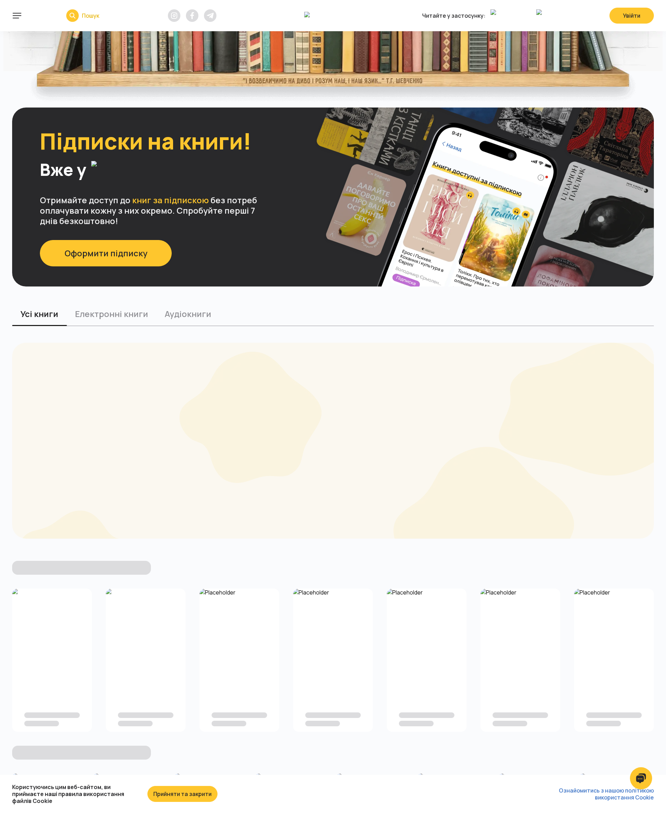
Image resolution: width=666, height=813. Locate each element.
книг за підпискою (170, 200)
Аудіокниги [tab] (188, 314)
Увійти (631, 15)
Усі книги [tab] (39, 314)
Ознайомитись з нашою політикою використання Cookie (606, 794)
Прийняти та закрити (182, 794)
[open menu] (17, 15)
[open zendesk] (641, 778)
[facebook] (192, 15)
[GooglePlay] (557, 15)
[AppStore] (511, 15)
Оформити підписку (106, 253)
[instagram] (174, 15)
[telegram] (210, 15)
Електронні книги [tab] (111, 314)
